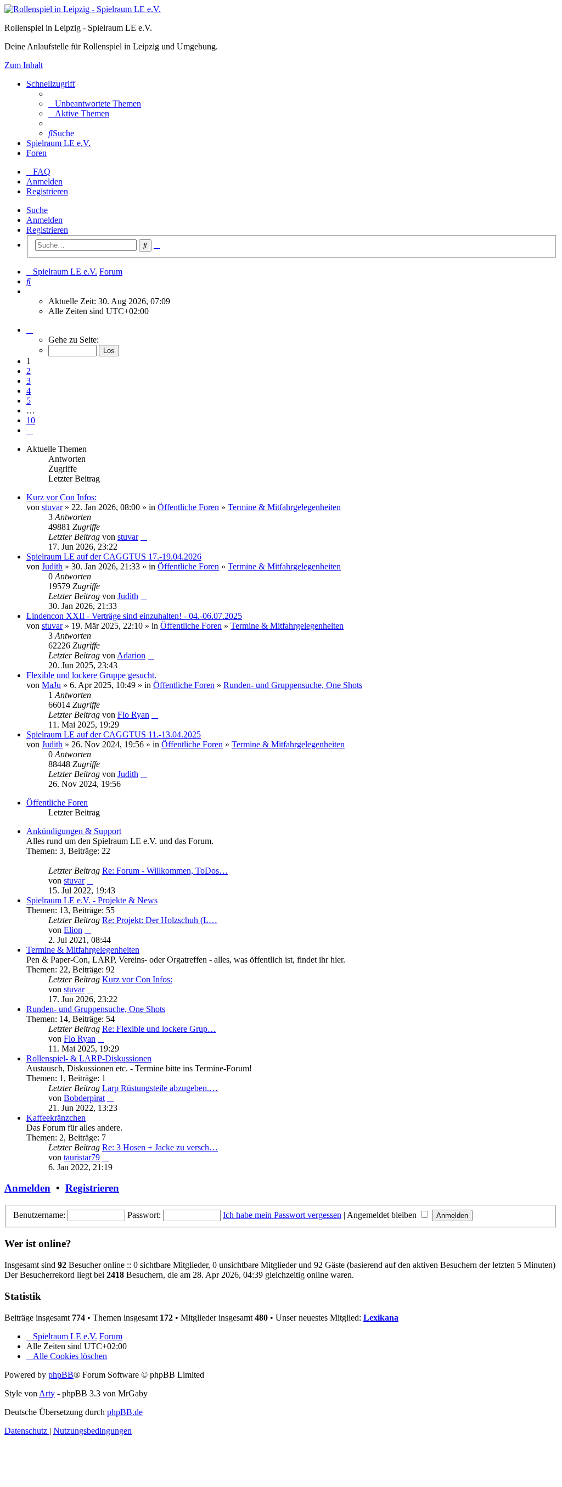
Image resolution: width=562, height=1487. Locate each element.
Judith (52, 566)
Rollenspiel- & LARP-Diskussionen (88, 1058)
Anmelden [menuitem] (44, 181)
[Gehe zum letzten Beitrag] (143, 536)
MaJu (51, 685)
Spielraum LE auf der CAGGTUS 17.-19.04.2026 (113, 556)
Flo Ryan (133, 714)
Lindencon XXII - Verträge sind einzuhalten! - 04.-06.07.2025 (134, 615)
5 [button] (28, 400)
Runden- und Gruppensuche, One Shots (292, 685)
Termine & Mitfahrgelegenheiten (284, 507)
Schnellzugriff (50, 83)
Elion (73, 930)
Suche (37, 210)
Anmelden (44, 220)
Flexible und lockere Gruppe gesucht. (91, 675)
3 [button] (28, 380)
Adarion (131, 655)
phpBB (61, 1374)
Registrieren (47, 229)
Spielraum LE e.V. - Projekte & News (92, 900)
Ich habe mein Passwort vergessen (282, 1215)
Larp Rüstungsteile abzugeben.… (160, 1088)
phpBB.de (125, 1412)
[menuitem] (94, 103)
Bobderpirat (84, 1098)
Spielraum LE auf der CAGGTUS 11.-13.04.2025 (113, 734)
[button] (29, 329)
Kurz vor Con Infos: (61, 497)
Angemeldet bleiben (383, 1215)
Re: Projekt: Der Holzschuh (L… (159, 920)
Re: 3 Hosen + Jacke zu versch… (160, 1147)
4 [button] (28, 390)
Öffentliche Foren (188, 507)
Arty (47, 1393)
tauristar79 (82, 1157)
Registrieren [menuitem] (47, 191)
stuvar (52, 507)
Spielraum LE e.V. (58, 143)
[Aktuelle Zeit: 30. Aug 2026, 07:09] (29, 291)
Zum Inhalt (23, 65)
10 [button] (30, 420)
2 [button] (28, 371)
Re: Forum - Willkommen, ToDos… (165, 870)
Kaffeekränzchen (56, 1117)
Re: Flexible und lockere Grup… (159, 1028)
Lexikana (380, 1317)
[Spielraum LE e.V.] (82, 9)
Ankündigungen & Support (73, 831)
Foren (36, 153)
